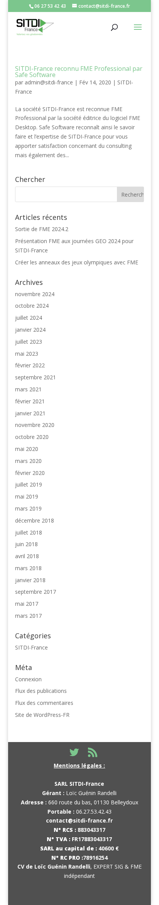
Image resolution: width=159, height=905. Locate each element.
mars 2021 (28, 389)
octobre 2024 (32, 305)
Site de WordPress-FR (42, 714)
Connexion (28, 679)
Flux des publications (41, 690)
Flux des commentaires (44, 702)
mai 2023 (26, 353)
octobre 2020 (32, 437)
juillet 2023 (28, 341)
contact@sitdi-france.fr (79, 820)
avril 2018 (27, 556)
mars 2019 (28, 508)
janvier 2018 (30, 580)
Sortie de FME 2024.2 (41, 229)
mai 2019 (26, 496)
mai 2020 (26, 448)
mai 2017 (26, 603)
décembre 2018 (34, 520)
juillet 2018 (28, 532)
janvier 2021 (30, 413)
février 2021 (30, 401)
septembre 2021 (35, 377)
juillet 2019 (28, 484)
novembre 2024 (34, 294)
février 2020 (30, 472)
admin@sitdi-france (49, 82)
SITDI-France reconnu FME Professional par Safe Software (78, 71)
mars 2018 (28, 568)
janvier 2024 (30, 329)
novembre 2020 (34, 425)
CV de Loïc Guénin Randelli (53, 866)
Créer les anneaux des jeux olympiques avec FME (76, 262)
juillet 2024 (28, 317)
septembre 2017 (35, 591)
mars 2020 (28, 460)
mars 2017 (28, 615)
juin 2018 (26, 544)
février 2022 (30, 365)
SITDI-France (31, 647)
